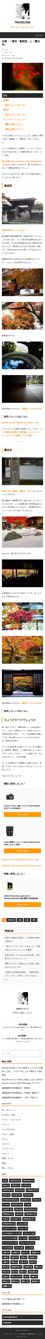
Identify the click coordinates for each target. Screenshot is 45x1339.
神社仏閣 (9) (33, 1272)
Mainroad (30, 1334)
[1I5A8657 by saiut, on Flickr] (22, 402)
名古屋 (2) (33, 1257)
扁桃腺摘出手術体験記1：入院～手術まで (20, 1097)
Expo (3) (6, 1195)
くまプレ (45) (22, 1224)
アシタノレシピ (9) (9, 1228)
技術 (4, 1163)
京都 (13, 58)
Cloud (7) (26, 1185)
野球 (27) (6, 1281)
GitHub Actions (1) (10, 1200)
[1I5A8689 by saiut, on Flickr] (22, 329)
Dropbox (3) (8, 1190)
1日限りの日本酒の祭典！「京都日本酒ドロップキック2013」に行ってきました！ (22, 976)
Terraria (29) (31, 1214)
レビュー (6, 1153)
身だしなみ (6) (16, 1276)
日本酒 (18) (28, 1267)
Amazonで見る (22, 814)
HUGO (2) (36, 1200)
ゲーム (5, 1139)
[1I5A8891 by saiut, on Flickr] (22, 697)
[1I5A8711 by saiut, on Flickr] (22, 630)
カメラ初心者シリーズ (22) (12, 1233)
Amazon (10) (15, 1181)
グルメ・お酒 (7, 1134)
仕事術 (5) (15, 1252)
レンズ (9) (29, 1248)
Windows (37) (29, 1219)
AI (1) (5, 1181)
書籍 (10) (38, 1267)
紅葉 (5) (5, 1276)
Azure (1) (15, 1185)
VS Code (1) (16, 1219)
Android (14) (28, 1181)
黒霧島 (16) (7, 1286)
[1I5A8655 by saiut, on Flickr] (22, 369)
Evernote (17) (32, 1190)
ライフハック (7, 1148)
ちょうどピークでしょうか (14, 119)
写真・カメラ (7, 1158)
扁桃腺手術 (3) (16, 1267)
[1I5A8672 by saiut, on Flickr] (22, 296)
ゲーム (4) (23, 1238)
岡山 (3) (5, 1267)
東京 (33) (6, 1272)
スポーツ (6, 1144)
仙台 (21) (25, 1252)
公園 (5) (5, 1257)
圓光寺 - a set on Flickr (32, 703)
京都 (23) (6, 1252)
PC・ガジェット (9, 1110)
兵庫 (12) (15, 1257)
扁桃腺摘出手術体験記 (11, 1303)
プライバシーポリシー (22, 1330)
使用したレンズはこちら (15, 105)
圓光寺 (6, 109)
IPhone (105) (17, 1205)
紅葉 (16, 58)
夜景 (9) (14, 1262)
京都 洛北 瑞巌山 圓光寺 (13, 491)
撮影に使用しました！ (14, 124)
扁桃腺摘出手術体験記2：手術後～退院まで (20, 1092)
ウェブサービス (8, 1129)
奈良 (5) (33, 1262)
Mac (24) (18, 1209)
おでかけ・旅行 (9, 55)
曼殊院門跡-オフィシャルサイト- (15, 230)
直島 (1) (23, 1272)
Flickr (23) (17, 1195)
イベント (6, 1124)
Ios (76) (6, 1205)
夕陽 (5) (5, 1262)
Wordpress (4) (9, 1224)
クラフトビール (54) (9, 1238)
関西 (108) (25, 1281)
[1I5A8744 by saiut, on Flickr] (22, 663)
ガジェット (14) (29, 1233)
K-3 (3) (27, 1205)
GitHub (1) (28, 1195)
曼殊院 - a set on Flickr (32, 408)
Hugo (23, 1334)
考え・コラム (7, 1168)
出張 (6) (23, 1257)
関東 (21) (15, 1281)
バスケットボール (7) (27, 1243)
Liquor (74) (7, 1209)
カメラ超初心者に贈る (11, 1299)
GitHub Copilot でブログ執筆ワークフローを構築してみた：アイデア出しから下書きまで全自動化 (22, 1071)
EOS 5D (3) (20, 1190)
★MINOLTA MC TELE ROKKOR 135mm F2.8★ (21, 865)
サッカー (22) (34, 1238)
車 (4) (26, 1276)
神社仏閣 (7, 58)
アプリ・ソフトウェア (11, 1119)
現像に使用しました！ (14, 129)
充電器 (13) (35, 1252)
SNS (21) (19, 1214)
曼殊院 (6, 100)
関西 (20, 58)
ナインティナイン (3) (10, 1243)
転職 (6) (34, 1276)
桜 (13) (14, 1272)
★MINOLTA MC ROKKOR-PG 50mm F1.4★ (20, 422)
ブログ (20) (19, 1248)
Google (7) (25, 1200)
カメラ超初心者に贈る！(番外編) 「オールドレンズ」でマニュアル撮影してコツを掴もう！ (22, 432)
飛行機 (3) (35, 1281)
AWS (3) (6, 1185)
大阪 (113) (23, 1262)
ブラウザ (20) (7, 1248)
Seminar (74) (8, 1214)
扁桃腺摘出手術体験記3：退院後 (16, 1088)
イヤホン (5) (23, 1228)
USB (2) (5, 1219)
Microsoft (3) (30, 1209)
